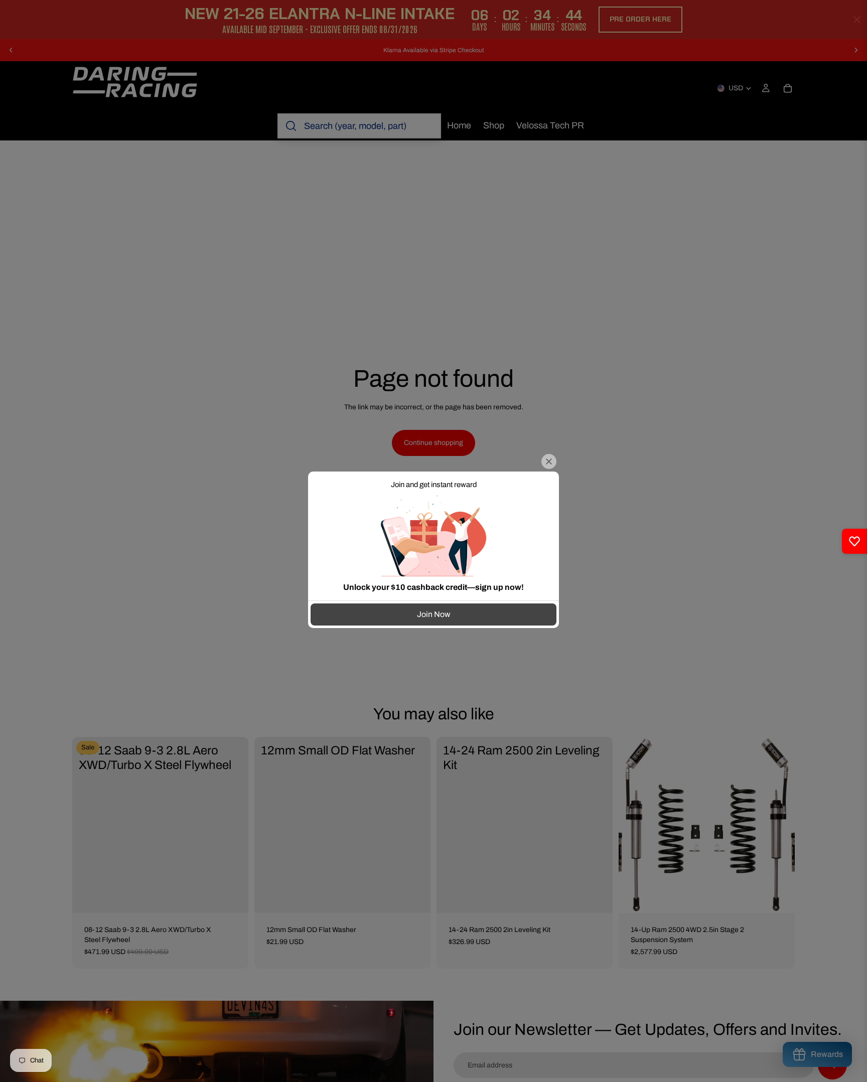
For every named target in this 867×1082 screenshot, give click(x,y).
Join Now (434, 614)
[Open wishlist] (854, 541)
